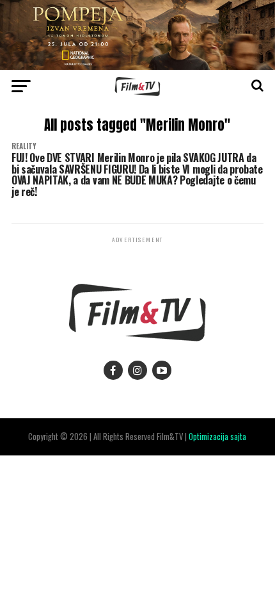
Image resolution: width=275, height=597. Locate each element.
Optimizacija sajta (217, 436)
